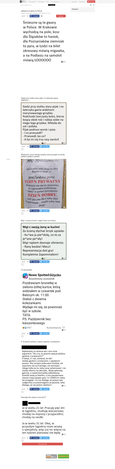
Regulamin (53, 460)
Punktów (23, 13)
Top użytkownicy (55, 1)
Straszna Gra (65, 460)
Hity (48, 1)
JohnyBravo (35, 13)
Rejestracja (82, 1)
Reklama (59, 460)
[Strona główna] (23, 1)
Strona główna (32, 1)
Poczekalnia (41, 1)
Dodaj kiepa (91, 1)
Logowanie (74, 1)
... (22, 149)
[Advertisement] (43, 78)
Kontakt (48, 460)
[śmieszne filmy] (51, 456)
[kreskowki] (63, 456)
